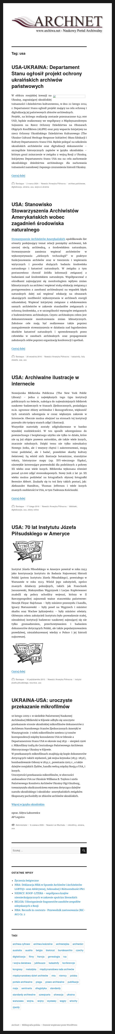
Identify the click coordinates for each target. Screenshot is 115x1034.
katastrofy (76, 356)
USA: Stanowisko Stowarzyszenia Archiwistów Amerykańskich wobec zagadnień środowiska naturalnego (45, 217)
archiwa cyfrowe (21, 944)
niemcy (63, 975)
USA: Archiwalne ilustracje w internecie (45, 380)
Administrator (21, 824)
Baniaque (20, 183)
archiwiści (78, 944)
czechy (79, 950)
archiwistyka (62, 944)
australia (17, 950)
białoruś (50, 950)
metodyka (31, 969)
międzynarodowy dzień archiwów (30, 975)
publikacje (73, 982)
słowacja (58, 994)
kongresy (17, 969)
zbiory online (33, 509)
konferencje (68, 963)
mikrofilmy (72, 824)
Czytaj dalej (18, 175)
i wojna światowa (22, 963)
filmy (31, 956)
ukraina (26, 186)
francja (40, 956)
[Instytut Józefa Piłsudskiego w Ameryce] (49, 654)
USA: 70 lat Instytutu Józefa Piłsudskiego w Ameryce (44, 530)
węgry (63, 1001)
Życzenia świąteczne (27, 880)
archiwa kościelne (43, 944)
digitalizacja (17, 186)
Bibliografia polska (31, 1025)
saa (20, 359)
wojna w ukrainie (42, 186)
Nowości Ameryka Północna (53, 183)
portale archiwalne (22, 982)
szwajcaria (44, 994)
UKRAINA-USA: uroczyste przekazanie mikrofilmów (42, 703)
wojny (40, 1001)
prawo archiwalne (54, 982)
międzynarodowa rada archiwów (57, 969)
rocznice (33, 682)
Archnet (15, 1025)
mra (54, 975)
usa (32, 186)
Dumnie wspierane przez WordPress (60, 1025)
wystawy (51, 1001)
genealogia (54, 956)
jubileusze (39, 963)
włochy (73, 1001)
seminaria (26, 988)
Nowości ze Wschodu (55, 824)
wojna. (30, 1001)
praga (39, 982)
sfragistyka (41, 988)
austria (28, 950)
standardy (55, 988)
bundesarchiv (65, 950)
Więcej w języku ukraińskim (28, 804)
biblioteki (73, 506)
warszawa (18, 1001)
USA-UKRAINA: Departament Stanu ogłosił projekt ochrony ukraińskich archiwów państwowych (47, 76)
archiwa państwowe (76, 183)
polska (73, 975)
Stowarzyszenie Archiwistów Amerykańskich (38, 238)
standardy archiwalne (24, 994)
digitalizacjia (17, 509)
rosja (15, 988)
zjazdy (16, 1007)
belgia (39, 950)
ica (64, 956)
